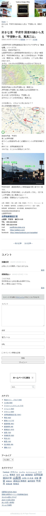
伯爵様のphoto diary (9, 492)
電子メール (6, 337)
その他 (35, 39)
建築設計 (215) (9, 429)
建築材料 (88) (8, 426)
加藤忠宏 (5, 262)
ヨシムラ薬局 (7, 505)
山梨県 (17, 477)
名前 (3, 330)
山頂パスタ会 (27, 477)
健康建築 (29, 474)
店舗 (36, 477)
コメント (5, 303)
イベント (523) (9, 409)
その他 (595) (8, 403)
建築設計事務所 (20, 480)
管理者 (22, 39)
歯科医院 (31, 480)
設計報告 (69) (8, 444)
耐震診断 (9, 484)
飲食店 (16, 483)
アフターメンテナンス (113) (13, 406)
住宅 (18, 474)
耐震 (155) (7, 441)
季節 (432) (7, 418)
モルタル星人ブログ (9, 497)
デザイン (14, 471)
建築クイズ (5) (9, 420)
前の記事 (18, 243)
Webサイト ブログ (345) (13, 400)
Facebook (6, 472)
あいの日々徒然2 (8, 502)
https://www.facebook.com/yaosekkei (24, 232)
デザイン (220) (9, 412)
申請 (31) (7, 438)
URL (3, 344)
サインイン (20, 297)
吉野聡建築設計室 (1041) (12, 415)
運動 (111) (7, 447)
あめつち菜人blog (8, 500)
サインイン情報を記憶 (12, 352)
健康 (22, 475)
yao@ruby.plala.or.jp (17, 227)
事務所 (12, 474)
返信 (42, 270)
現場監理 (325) (9, 435)
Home (4, 22)
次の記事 (27, 243)
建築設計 (9, 481)
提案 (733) (7, 432)
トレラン (22, 472)
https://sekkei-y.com (17, 230)
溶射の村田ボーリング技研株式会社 (15, 494)
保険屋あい (6, 274)
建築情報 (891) (9, 424)
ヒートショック (31, 472)
